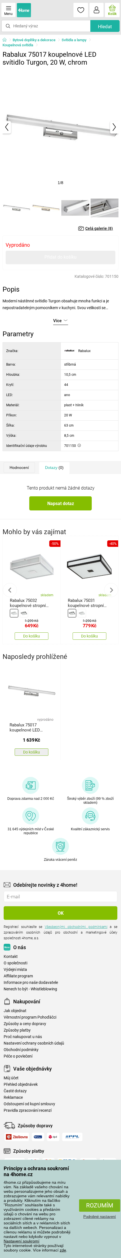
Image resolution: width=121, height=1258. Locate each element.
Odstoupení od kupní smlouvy (29, 1104)
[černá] (24, 613)
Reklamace (13, 1097)
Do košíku (31, 636)
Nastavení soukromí (21, 1241)
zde (63, 1250)
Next (111, 590)
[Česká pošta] (38, 1137)
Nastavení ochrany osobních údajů (34, 1043)
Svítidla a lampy (74, 40)
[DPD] (53, 1137)
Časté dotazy (15, 1091)
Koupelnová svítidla (18, 45)
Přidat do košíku (60, 257)
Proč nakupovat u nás (23, 1037)
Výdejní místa (15, 969)
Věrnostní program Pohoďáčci (30, 1017)
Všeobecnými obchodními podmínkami (76, 927)
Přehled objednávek (21, 1084)
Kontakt (11, 957)
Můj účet (11, 1078)
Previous (10, 590)
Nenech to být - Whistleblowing (30, 989)
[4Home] (6, 40)
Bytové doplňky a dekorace (34, 40)
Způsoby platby (17, 1030)
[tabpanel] (61, 127)
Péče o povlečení (18, 1056)
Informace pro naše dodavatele (31, 982)
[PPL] (72, 1137)
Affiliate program (18, 976)
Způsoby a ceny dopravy (25, 1024)
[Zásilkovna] (17, 1137)
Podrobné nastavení (99, 1217)
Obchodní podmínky (21, 1050)
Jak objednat (15, 1011)
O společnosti (15, 963)
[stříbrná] (14, 613)
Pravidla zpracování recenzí (27, 1110)
